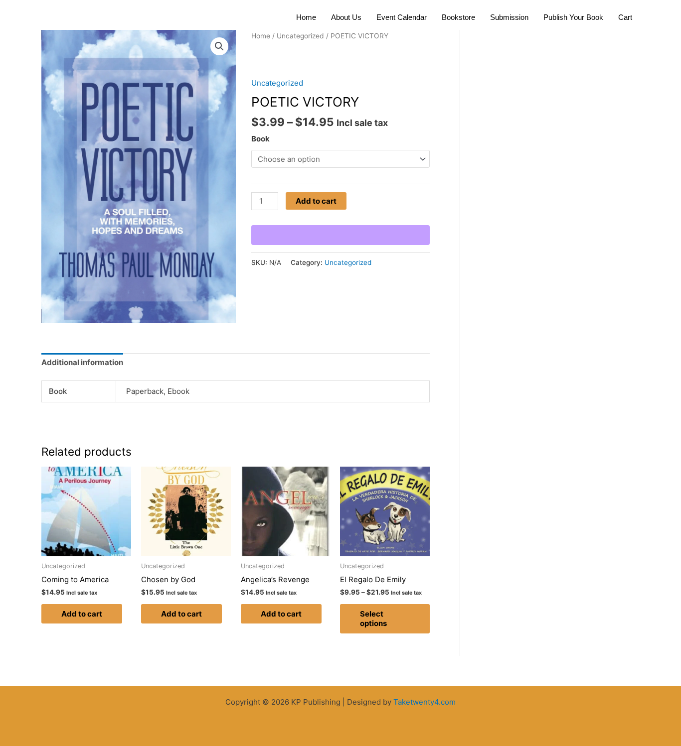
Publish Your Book (573, 17)
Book (260, 138)
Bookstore (458, 17)
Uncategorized (300, 36)
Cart (625, 17)
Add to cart (316, 201)
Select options (373, 618)
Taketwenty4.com (424, 702)
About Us (346, 17)
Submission (509, 17)
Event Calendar (401, 17)
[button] (219, 46)
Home (306, 17)
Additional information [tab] (82, 362)
